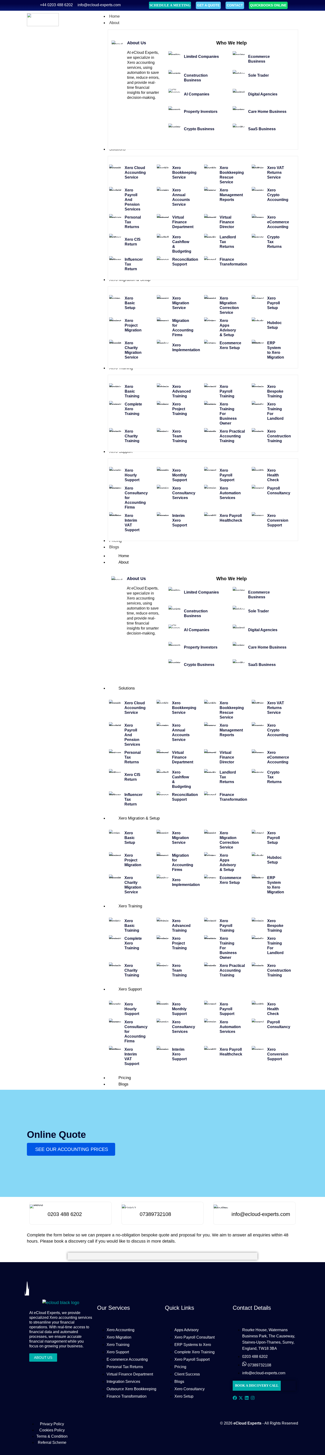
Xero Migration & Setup (139, 818)
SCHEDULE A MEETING (170, 5)
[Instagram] (253, 1398)
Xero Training (130, 906)
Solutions (126, 688)
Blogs (123, 1084)
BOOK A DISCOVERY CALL (256, 1385)
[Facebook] (235, 1398)
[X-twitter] (241, 1398)
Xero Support (130, 989)
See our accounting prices (71, 1149)
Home (123, 556)
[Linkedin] (247, 1398)
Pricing (124, 1077)
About (123, 562)
